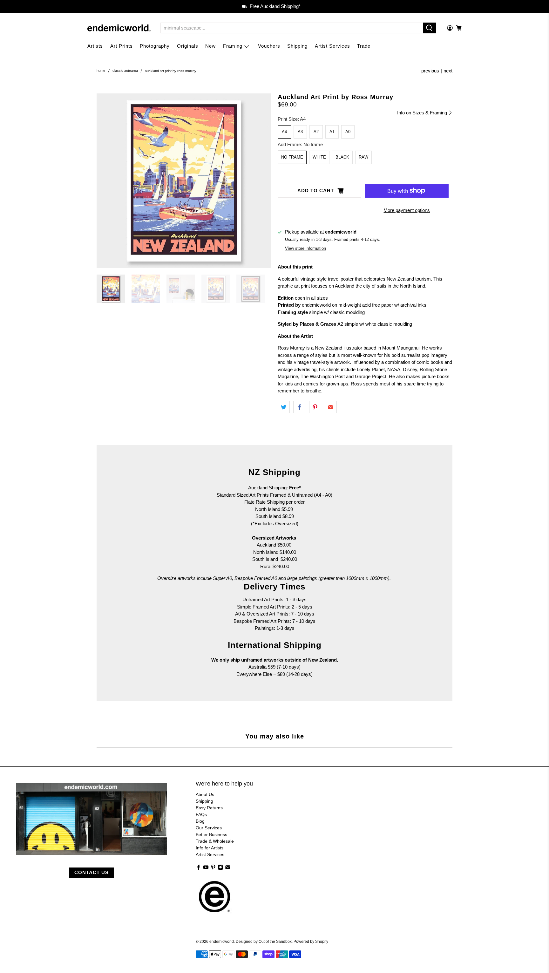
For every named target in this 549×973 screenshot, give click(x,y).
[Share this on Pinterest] (315, 407)
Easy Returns (209, 807)
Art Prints (121, 46)
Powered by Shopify (311, 941)
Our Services (209, 827)
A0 (347, 131)
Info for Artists (209, 847)
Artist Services (332, 46)
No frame (292, 157)
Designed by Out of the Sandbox (264, 941)
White (319, 157)
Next (448, 70)
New (210, 46)
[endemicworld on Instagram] (220, 868)
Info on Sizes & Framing (422, 112)
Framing (232, 46)
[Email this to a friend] (331, 407)
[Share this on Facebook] (299, 407)
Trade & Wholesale (215, 841)
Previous (430, 70)
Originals (187, 46)
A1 (332, 131)
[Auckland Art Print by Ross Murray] (184, 180)
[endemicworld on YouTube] (206, 868)
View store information (305, 248)
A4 (284, 131)
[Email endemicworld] (228, 868)
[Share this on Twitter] (284, 407)
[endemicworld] (119, 28)
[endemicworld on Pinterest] (213, 868)
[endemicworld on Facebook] (198, 868)
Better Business (211, 834)
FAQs (201, 814)
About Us (205, 794)
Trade (363, 46)
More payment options (406, 210)
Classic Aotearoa (125, 70)
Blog (200, 821)
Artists (95, 46)
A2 (316, 131)
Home (101, 70)
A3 (300, 131)
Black (342, 157)
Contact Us (91, 872)
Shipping (297, 46)
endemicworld (221, 941)
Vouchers (269, 46)
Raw (363, 157)
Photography (155, 46)
